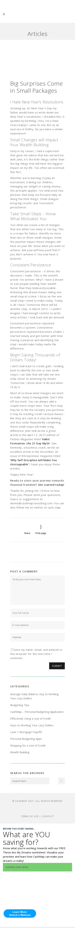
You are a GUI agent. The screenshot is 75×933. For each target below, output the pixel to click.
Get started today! (51, 484)
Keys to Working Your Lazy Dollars (32, 725)
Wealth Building (19, 752)
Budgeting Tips (19, 705)
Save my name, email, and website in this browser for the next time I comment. (36, 654)
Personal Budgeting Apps (26, 738)
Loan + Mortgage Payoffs (26, 732)
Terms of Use (29, 816)
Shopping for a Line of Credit (28, 745)
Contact (48, 816)
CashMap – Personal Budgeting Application (37, 712)
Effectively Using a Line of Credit (30, 718)
